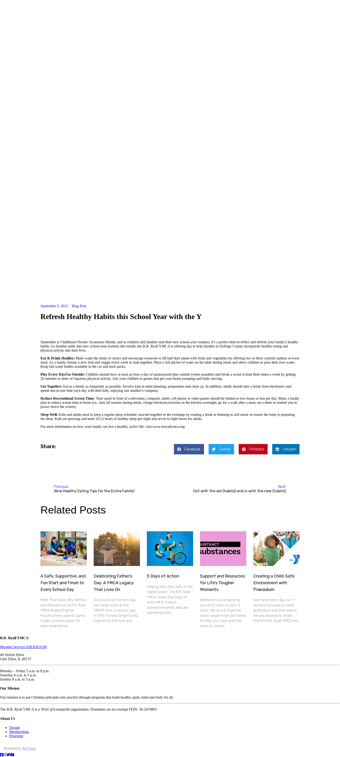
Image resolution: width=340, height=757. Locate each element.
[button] (189, 449)
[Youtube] (12, 755)
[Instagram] (4, 755)
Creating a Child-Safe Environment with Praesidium (273, 583)
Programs (16, 736)
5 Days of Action (163, 576)
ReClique (29, 748)
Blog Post (79, 306)
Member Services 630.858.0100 (23, 647)
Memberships (19, 732)
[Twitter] (8, 755)
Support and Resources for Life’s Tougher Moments (222, 583)
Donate (14, 728)
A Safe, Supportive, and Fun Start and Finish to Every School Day (63, 583)
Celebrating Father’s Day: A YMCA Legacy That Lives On (114, 583)
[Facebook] (1, 755)
